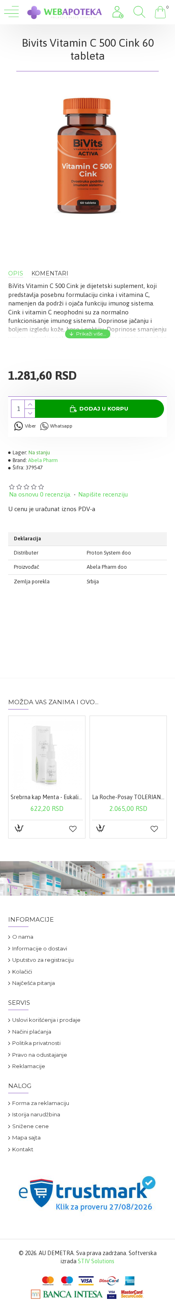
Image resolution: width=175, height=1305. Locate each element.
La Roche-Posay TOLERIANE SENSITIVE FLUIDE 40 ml (128, 797)
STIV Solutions (96, 1261)
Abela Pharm (43, 460)
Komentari (49, 273)
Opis (15, 273)
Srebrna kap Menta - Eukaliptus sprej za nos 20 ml (47, 797)
